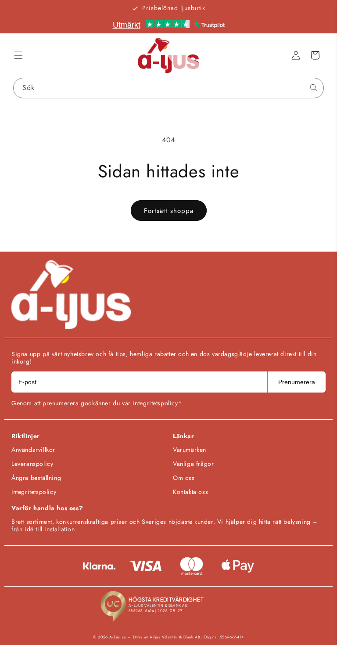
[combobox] (168, 88)
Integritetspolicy (33, 491)
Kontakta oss (190, 491)
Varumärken (189, 449)
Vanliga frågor (193, 463)
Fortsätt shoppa (169, 211)
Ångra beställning (36, 477)
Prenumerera (296, 382)
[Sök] (313, 87)
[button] (18, 55)
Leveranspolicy (32, 463)
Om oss (184, 477)
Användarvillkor (33, 449)
